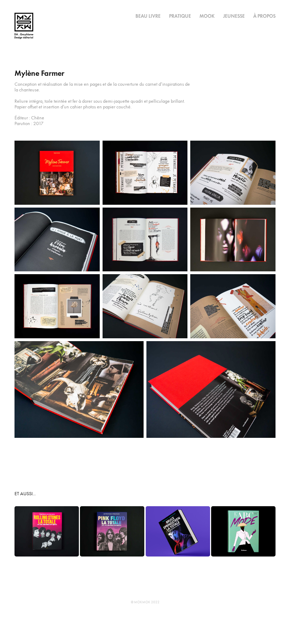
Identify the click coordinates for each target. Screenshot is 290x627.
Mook (207, 16)
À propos (264, 16)
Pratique (180, 16)
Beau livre (148, 16)
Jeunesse (234, 16)
